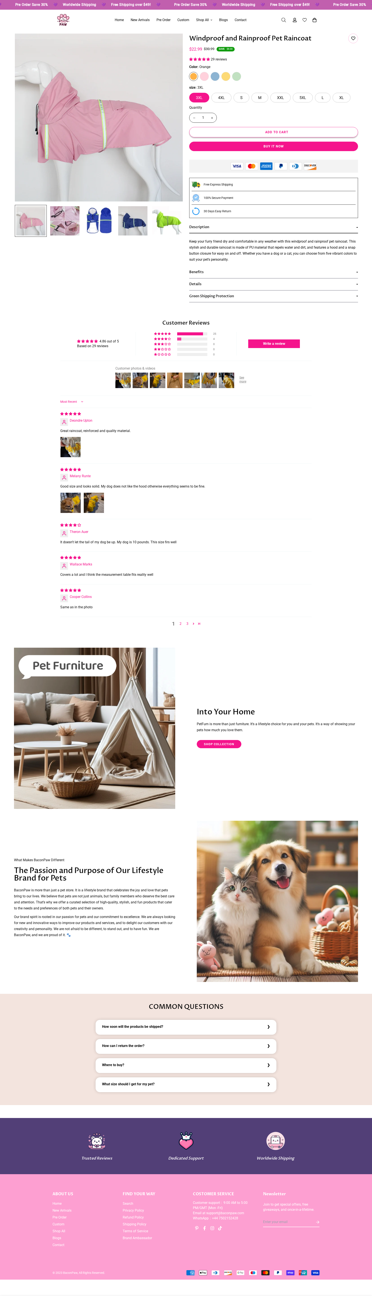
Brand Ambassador (137, 1238)
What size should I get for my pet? (128, 1084)
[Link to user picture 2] (94, 502)
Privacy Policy (133, 1210)
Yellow (226, 76)
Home (119, 20)
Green (236, 76)
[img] (70, 414)
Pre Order (163, 20)
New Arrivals (140, 20)
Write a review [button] (274, 344)
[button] (314, 20)
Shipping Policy (134, 1224)
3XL (199, 97)
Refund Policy (133, 1217)
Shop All (202, 20)
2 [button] (180, 624)
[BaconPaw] (63, 20)
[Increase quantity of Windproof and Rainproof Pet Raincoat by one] (212, 118)
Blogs (223, 20)
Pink (204, 76)
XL (341, 97)
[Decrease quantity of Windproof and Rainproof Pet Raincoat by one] (194, 118)
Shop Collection (219, 744)
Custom (183, 20)
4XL (221, 97)
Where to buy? (113, 1065)
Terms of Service (135, 1231)
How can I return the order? (123, 1046)
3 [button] (187, 624)
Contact (240, 20)
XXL (280, 97)
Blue (215, 76)
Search (128, 1204)
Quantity (195, 107)
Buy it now (274, 146)
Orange (193, 76)
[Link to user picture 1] (70, 447)
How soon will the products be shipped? (132, 1027)
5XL (302, 97)
